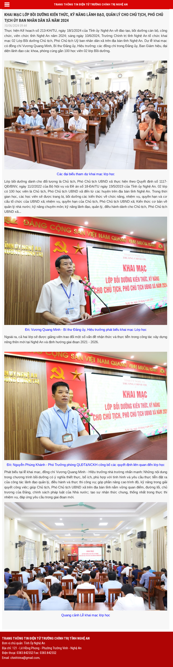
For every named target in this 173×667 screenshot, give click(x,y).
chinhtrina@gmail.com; (25, 658)
